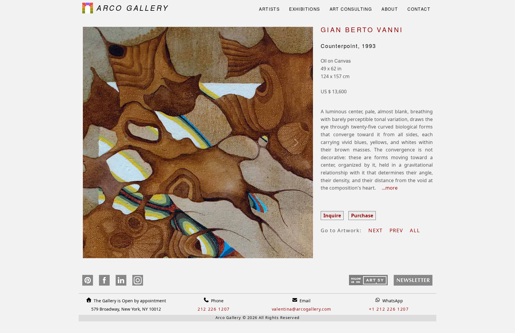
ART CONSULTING (351, 9)
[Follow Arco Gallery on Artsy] (368, 280)
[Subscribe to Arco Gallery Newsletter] (411, 280)
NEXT (378, 230)
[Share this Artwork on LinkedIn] (121, 280)
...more (387, 188)
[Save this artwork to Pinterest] (87, 280)
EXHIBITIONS (304, 9)
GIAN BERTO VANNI (362, 29)
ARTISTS (269, 9)
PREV (399, 230)
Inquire (332, 215)
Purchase (362, 215)
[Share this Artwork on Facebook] (104, 280)
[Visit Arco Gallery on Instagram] (137, 280)
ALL (415, 230)
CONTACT (418, 9)
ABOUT (389, 9)
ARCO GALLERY (131, 8)
